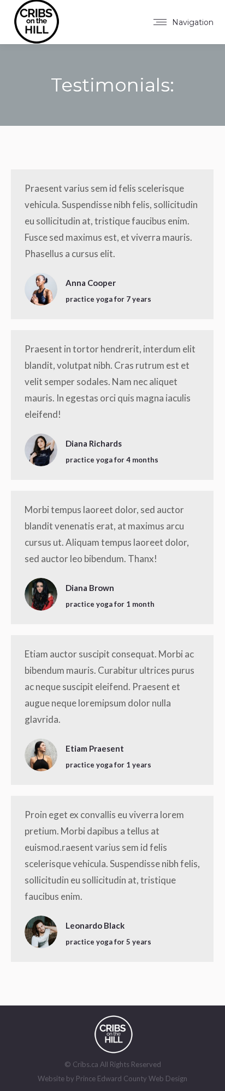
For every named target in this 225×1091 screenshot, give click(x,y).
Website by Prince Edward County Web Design (112, 1078)
